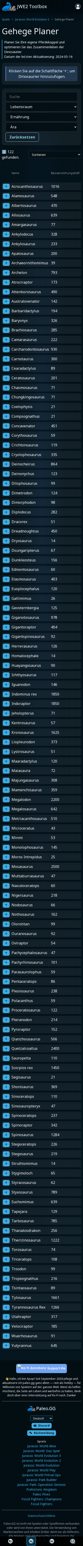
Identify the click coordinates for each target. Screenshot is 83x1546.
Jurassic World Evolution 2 (32, 19)
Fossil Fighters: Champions (41, 1499)
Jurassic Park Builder (42, 1480)
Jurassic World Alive (41, 1446)
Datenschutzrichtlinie (41, 1516)
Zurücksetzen (22, 137)
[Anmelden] (78, 6)
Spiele (6, 19)
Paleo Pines (41, 1494)
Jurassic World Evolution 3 (41, 1455)
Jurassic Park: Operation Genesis (41, 1484)
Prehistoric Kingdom (41, 1489)
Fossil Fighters (41, 1504)
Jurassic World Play (41, 1470)
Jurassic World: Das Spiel (41, 1451)
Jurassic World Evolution (41, 1465)
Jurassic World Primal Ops (41, 1475)
